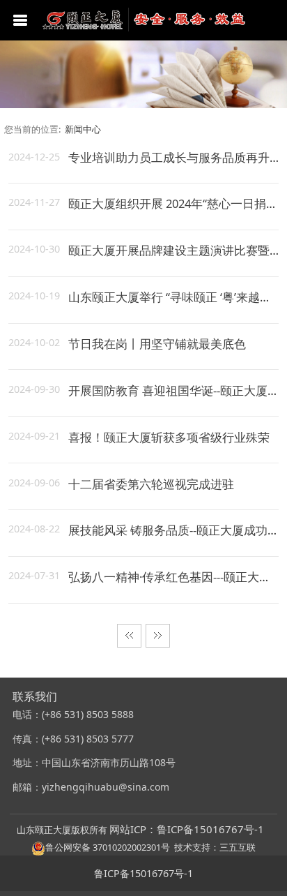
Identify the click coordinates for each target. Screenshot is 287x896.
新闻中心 (83, 129)
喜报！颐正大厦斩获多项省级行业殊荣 (169, 437)
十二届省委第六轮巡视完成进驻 (151, 484)
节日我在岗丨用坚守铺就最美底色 (157, 344)
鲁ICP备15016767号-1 (143, 873)
